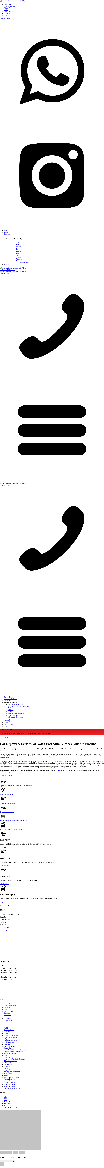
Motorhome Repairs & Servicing (14, 1059)
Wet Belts (7, 1081)
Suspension (7, 1070)
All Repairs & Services (15, 704)
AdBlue (6, 1028)
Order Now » (4, 884)
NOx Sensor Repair (10, 1061)
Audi (18, 242)
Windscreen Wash (10, 1086)
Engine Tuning (9, 1042)
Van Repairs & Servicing (16, 713)
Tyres (6, 232)
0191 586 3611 (7, 19)
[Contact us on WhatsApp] (52, 123)
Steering (6, 1068)
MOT (6, 230)
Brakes (6, 1033)
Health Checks (9, 1048)
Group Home (8, 4)
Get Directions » (5, 931)
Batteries (7, 1031)
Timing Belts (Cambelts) (12, 1072)
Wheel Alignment (9, 1083)
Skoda (18, 255)
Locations (7, 13)
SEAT (18, 253)
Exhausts (7, 1044)
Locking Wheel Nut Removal (13, 1052)
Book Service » (5, 865)
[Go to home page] (14, 1)
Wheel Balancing (9, 1084)
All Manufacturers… (23, 263)
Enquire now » (5, 902)
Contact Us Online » (6, 775)
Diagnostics (8, 1039)
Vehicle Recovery (14, 715)
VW (17, 261)
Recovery (7, 264)
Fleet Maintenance (10, 1046)
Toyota (18, 257)
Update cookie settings (7, 1161)
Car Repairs (8, 1064)
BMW (18, 244)
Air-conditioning (9, 1030)
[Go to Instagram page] (52, 227)
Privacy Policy (8, 1018)
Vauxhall (19, 259)
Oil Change (7, 1062)
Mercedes (19, 250)
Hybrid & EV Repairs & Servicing (19, 706)
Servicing (7, 234)
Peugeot (18, 252)
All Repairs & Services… (12, 1088)
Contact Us (7, 15)
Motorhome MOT (10, 1057)
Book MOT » (4, 847)
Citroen (18, 246)
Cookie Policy (8, 1020)
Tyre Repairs (8, 1073)
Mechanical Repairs (10, 1053)
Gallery (6, 10)
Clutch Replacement (10, 1037)
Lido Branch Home (10, 6)
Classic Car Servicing (11, 1035)
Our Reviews (8, 11)
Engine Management (10, 1041)
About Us (7, 8)
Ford (17, 248)
